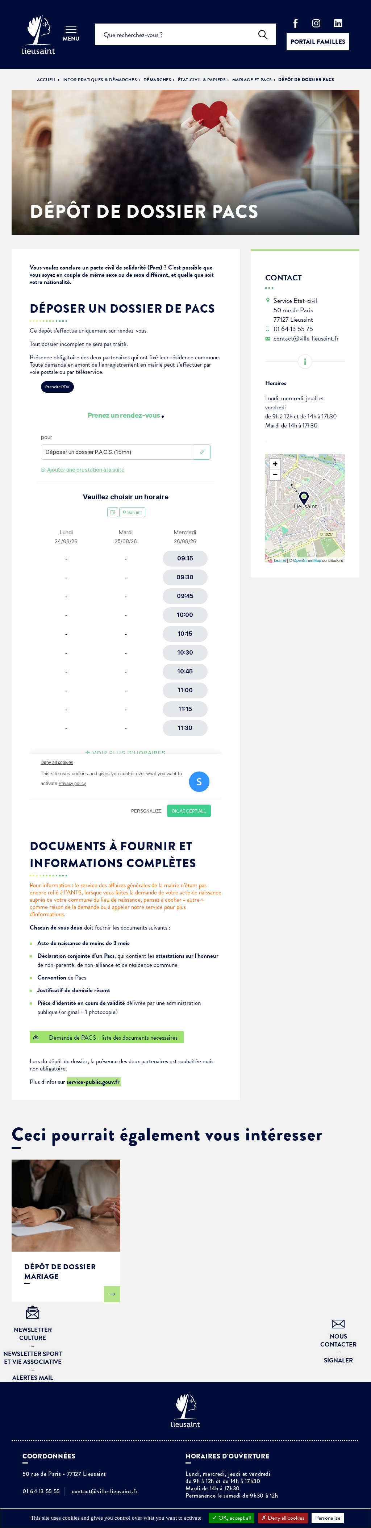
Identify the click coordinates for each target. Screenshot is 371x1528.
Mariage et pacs (252, 79)
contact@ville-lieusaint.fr (105, 1491)
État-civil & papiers (202, 79)
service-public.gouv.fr (94, 1081)
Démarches (157, 79)
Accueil (46, 79)
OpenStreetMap (307, 560)
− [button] (275, 474)
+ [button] (275, 463)
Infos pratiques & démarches (99, 79)
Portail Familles (318, 41)
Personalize (327, 1518)
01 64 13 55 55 (41, 1491)
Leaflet (280, 560)
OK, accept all (234, 1518)
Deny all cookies (285, 1518)
